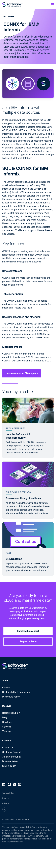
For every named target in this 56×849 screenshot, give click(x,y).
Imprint (5, 798)
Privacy (5, 803)
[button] (4, 809)
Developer (7, 722)
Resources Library (11, 712)
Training (6, 731)
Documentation (10, 761)
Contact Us (7, 747)
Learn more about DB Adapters (22, 373)
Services (6, 726)
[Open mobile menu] (52, 4)
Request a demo (28, 641)
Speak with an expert (28, 631)
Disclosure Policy (11, 696)
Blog (4, 717)
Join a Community (11, 756)
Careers (6, 687)
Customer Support (11, 752)
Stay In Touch (9, 766)
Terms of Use (8, 793)
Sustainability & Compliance (16, 692)
